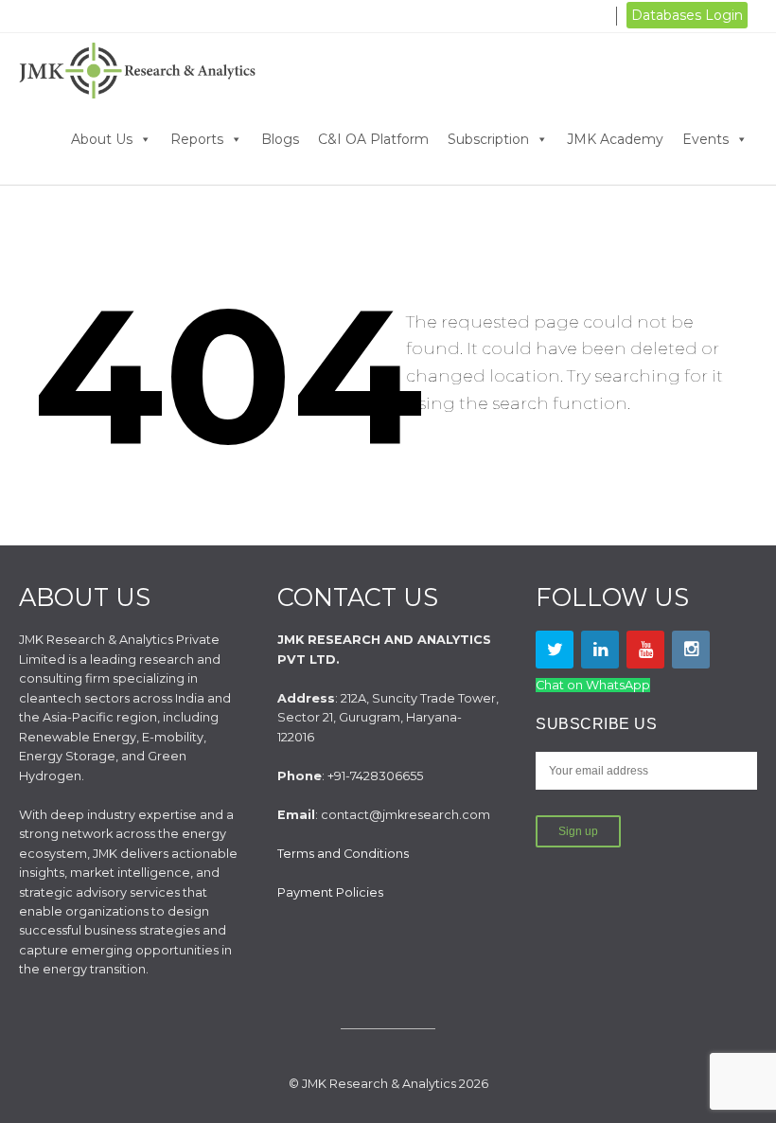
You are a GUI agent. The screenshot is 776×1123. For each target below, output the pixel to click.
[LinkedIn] (600, 649)
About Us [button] (101, 139)
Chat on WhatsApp (593, 685)
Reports (196, 139)
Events (705, 139)
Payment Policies (330, 892)
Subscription (488, 139)
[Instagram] (691, 649)
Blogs (280, 139)
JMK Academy (615, 139)
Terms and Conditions (343, 854)
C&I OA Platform (373, 139)
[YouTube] (645, 649)
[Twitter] (554, 649)
